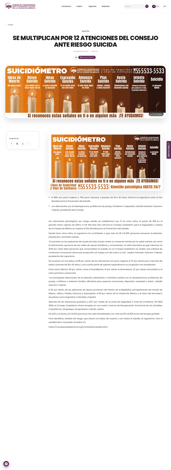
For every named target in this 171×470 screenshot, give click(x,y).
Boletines (106, 6)
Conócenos (66, 6)
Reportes (92, 6)
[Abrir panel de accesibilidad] (6, 464)
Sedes (79, 6)
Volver (10, 25)
